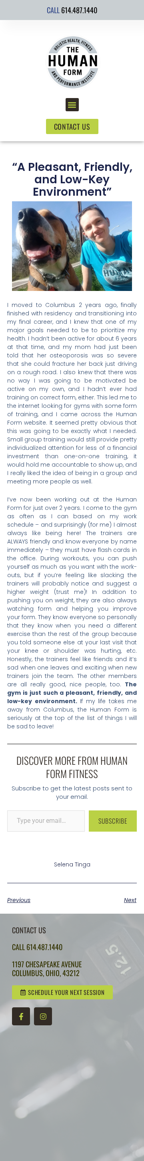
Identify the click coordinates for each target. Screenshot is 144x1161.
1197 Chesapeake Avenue (47, 963)
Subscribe (112, 821)
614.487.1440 (79, 9)
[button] (72, 104)
